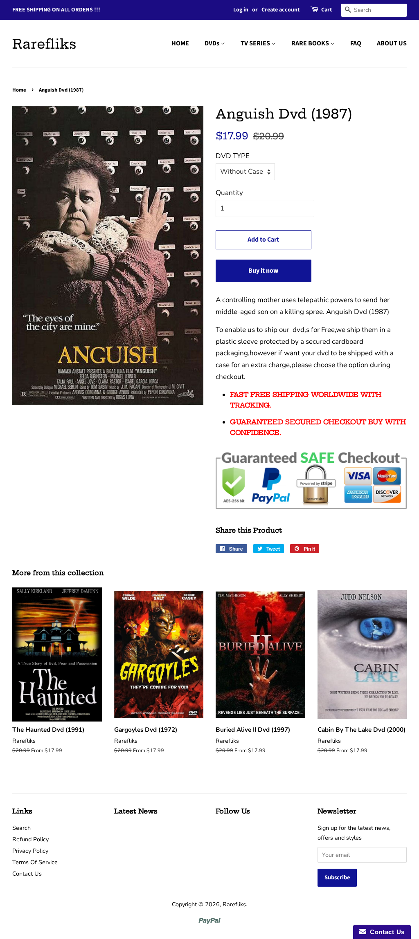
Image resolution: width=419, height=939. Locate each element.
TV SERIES (256, 43)
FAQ (355, 43)
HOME (180, 43)
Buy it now (263, 270)
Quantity (229, 192)
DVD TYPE (233, 156)
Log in (240, 10)
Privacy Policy (30, 851)
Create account (280, 10)
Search (21, 828)
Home (19, 90)
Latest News (136, 811)
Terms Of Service (35, 862)
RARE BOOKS (310, 43)
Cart (326, 10)
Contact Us (27, 874)
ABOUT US (392, 43)
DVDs (213, 43)
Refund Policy (30, 839)
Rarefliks (44, 44)
